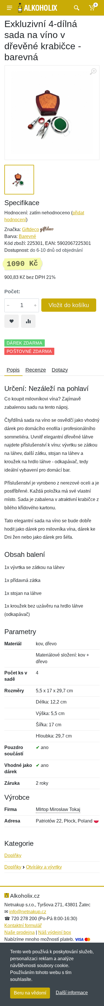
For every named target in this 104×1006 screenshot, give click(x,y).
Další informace (72, 992)
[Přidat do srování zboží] (28, 321)
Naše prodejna (19, 932)
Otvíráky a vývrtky (44, 867)
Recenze (35, 370)
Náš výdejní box (54, 932)
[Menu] (9, 8)
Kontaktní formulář (23, 925)
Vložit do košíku (69, 305)
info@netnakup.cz (27, 911)
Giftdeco (30, 229)
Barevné (27, 236)
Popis (13, 370)
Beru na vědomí (30, 992)
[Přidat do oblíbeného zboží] (11, 321)
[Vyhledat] (75, 8)
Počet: (12, 291)
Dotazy (60, 370)
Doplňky (12, 855)
